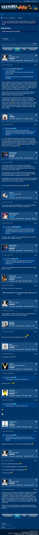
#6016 (35, 65)
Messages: (27, 60)
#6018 (35, 162)
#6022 (35, 285)
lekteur (11, 192)
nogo (10, 115)
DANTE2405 (13, 153)
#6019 (35, 202)
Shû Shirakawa (14, 213)
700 (24, 49)
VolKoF (11, 364)
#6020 (35, 223)
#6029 (35, 460)
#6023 (35, 311)
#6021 (35, 255)
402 (17, 49)
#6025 (35, 354)
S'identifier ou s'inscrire (30, 1)
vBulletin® (29, 532)
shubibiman (13, 422)
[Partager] (36, 60)
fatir (10, 55)
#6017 (35, 124)
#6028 (35, 431)
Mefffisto (12, 390)
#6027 (35, 400)
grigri (10, 344)
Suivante (32, 49)
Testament (12, 276)
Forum (5, 18)
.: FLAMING (19, 18)
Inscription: (12, 60)
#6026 (35, 373)
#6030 (35, 489)
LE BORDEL (12, 18)
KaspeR (11, 322)
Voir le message (22, 68)
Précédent (8, 49)
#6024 (35, 331)
